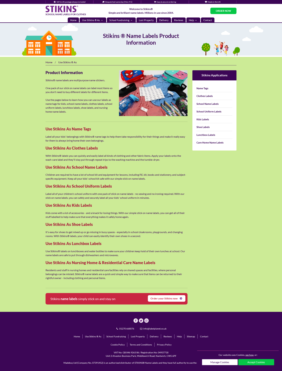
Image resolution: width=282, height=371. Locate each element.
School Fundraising (119, 20)
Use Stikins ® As (91, 20)
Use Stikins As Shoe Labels (69, 224)
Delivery (164, 20)
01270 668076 (126, 328)
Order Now (223, 10)
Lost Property (146, 20)
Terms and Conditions (141, 344)
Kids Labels (202, 119)
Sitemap (191, 336)
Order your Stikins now (164, 298)
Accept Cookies (256, 362)
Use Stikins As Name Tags (68, 128)
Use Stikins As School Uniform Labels (79, 186)
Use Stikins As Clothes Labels (72, 148)
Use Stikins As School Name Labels (77, 167)
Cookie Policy (118, 344)
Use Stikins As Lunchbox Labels (74, 243)
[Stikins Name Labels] (62, 9)
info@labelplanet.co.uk (154, 328)
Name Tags (202, 88)
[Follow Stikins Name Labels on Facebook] (135, 320)
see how (249, 355)
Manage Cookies (219, 362)
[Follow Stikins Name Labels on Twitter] (141, 320)
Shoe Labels (203, 127)
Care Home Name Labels (210, 142)
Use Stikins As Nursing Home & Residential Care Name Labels (100, 262)
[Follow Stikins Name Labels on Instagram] (146, 320)
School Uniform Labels (208, 111)
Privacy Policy (164, 344)
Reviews (178, 20)
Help (191, 20)
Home (73, 20)
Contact (207, 20)
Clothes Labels (204, 95)
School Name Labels (207, 103)
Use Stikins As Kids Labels (69, 205)
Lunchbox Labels (205, 134)
